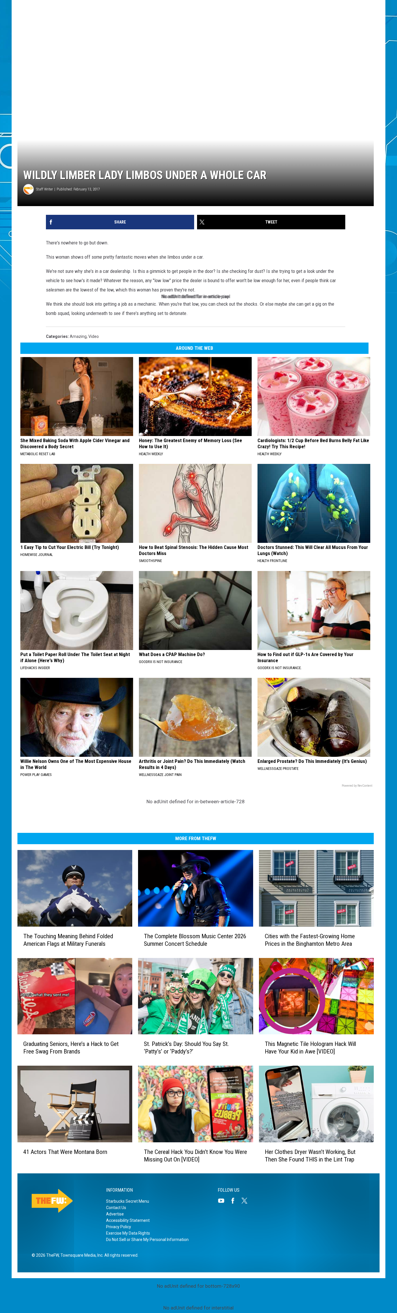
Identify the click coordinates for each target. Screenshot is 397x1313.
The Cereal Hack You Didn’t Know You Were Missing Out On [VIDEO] (195, 1155)
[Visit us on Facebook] (235, 1200)
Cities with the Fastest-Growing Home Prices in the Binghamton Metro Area (310, 939)
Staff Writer (44, 189)
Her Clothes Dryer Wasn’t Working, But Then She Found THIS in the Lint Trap (310, 1155)
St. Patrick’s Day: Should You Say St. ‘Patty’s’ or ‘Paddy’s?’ (186, 1047)
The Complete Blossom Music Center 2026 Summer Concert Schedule (195, 939)
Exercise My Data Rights (128, 1233)
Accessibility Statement (128, 1220)
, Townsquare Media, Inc (81, 1255)
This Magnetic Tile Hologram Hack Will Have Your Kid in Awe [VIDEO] (310, 1047)
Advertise (115, 1214)
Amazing (78, 336)
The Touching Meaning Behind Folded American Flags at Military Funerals (68, 939)
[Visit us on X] (247, 1200)
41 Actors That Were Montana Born (65, 1151)
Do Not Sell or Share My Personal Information (147, 1239)
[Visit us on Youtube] (223, 1200)
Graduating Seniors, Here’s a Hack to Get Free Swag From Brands (71, 1047)
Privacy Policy (118, 1226)
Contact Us (116, 1207)
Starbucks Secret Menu (127, 1201)
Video (93, 336)
